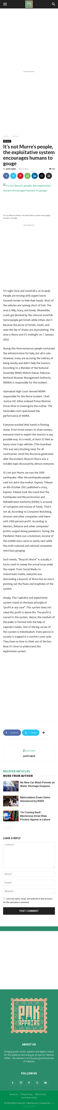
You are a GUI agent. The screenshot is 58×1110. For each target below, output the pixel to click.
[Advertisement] (29, 39)
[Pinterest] (20, 176)
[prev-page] (5, 827)
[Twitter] (13, 176)
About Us (14, 1094)
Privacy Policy (26, 1094)
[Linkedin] (35, 176)
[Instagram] (21, 1083)
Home (6, 136)
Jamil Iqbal (11, 169)
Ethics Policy (40, 1094)
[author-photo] (29, 750)
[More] (43, 733)
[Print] (49, 176)
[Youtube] (45, 1083)
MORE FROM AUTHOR (18, 776)
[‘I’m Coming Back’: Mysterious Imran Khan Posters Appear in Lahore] (11, 816)
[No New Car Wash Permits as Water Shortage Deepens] (11, 786)
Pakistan (15, 136)
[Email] (42, 176)
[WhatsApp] (27, 176)
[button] (5, 4)
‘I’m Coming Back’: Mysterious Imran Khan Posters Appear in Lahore (35, 816)
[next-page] (10, 827)
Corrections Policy (29, 1097)
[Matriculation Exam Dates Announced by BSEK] (11, 801)
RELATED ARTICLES (16, 771)
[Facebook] (6, 176)
